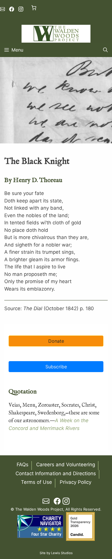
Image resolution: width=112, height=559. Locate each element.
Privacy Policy (75, 482)
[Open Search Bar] (105, 50)
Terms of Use (36, 482)
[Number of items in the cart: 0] (34, 7)
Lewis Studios (62, 553)
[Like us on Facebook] (11, 9)
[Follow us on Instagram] (20, 9)
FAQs (22, 464)
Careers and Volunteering (65, 464)
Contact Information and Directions (56, 473)
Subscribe (56, 366)
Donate (56, 341)
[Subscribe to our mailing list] (2, 9)
